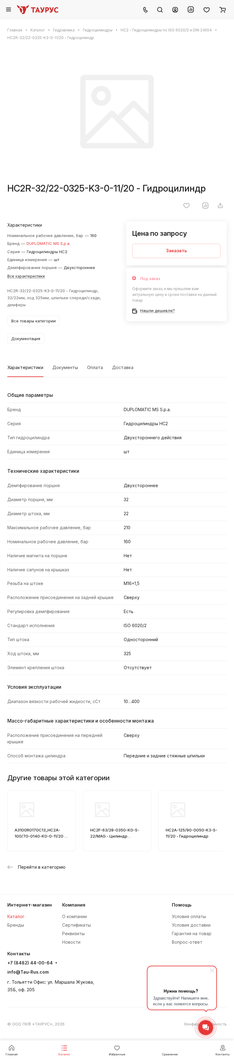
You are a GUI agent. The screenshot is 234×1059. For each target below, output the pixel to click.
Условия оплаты (189, 916)
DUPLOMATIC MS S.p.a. (48, 243)
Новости (71, 942)
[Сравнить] (205, 205)
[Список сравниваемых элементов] (191, 9)
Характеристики (25, 367)
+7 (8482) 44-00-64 (30, 962)
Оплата (95, 367)
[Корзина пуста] (222, 9)
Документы (65, 367)
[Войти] (175, 9)
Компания (73, 905)
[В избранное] (186, 205)
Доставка (122, 367)
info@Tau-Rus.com (28, 972)
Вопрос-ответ (187, 942)
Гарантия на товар (191, 933)
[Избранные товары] (207, 9)
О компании (74, 916)
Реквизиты (73, 933)
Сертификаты (76, 925)
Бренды (15, 925)
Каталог (15, 916)
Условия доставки (191, 925)
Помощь (182, 905)
